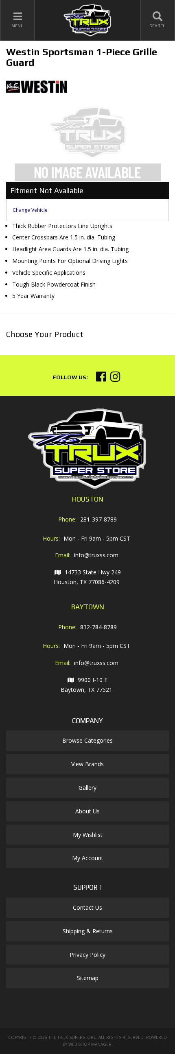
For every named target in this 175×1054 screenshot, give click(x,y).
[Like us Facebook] (101, 378)
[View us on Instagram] (115, 378)
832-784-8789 (98, 627)
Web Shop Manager (90, 1044)
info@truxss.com (96, 555)
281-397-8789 (98, 519)
